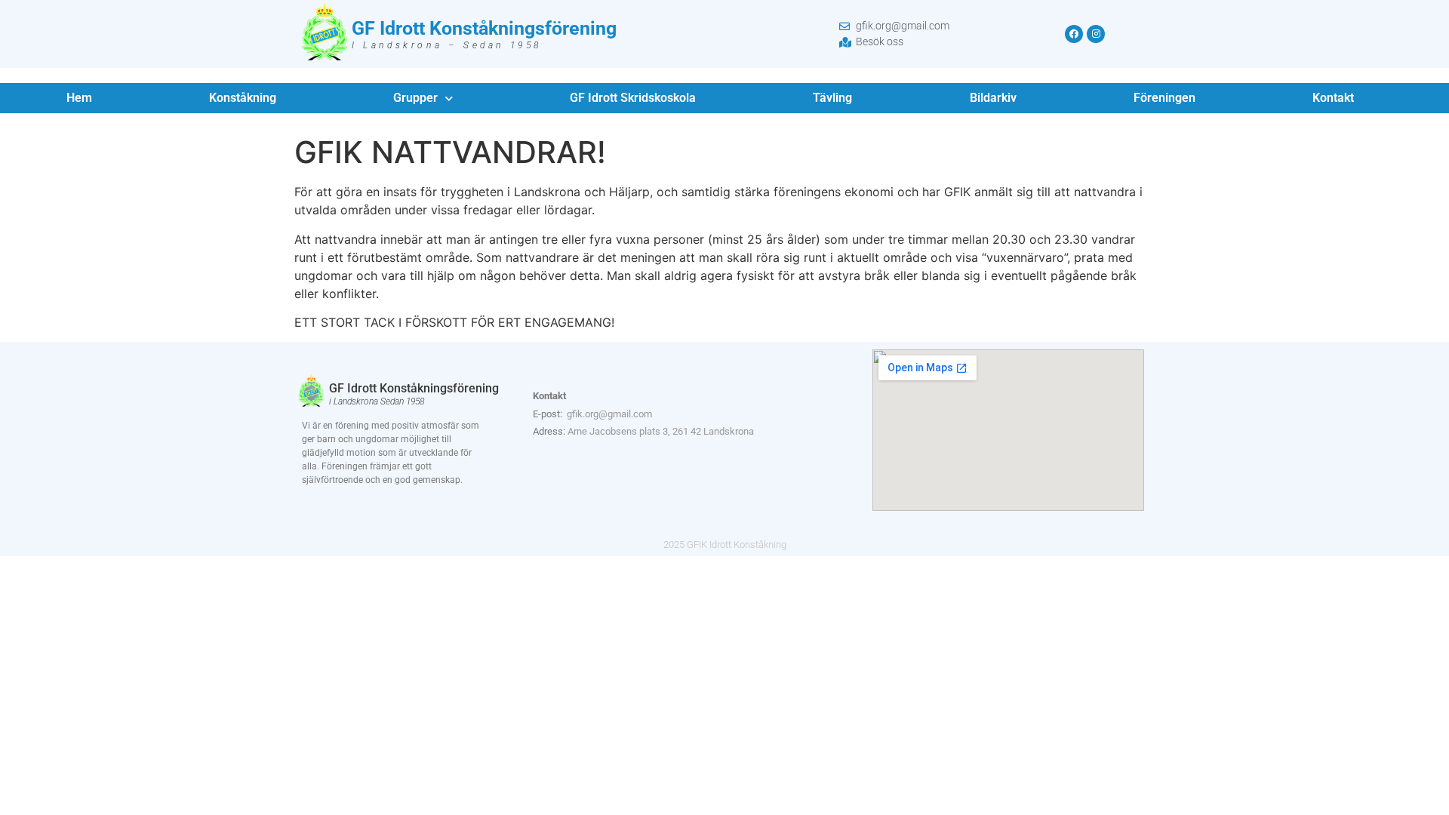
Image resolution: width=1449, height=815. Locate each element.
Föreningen (1164, 98)
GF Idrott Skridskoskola (633, 98)
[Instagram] (1096, 34)
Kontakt (1333, 98)
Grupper (415, 98)
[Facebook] (1074, 34)
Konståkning (242, 98)
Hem (79, 98)
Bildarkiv (993, 98)
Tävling (832, 98)
